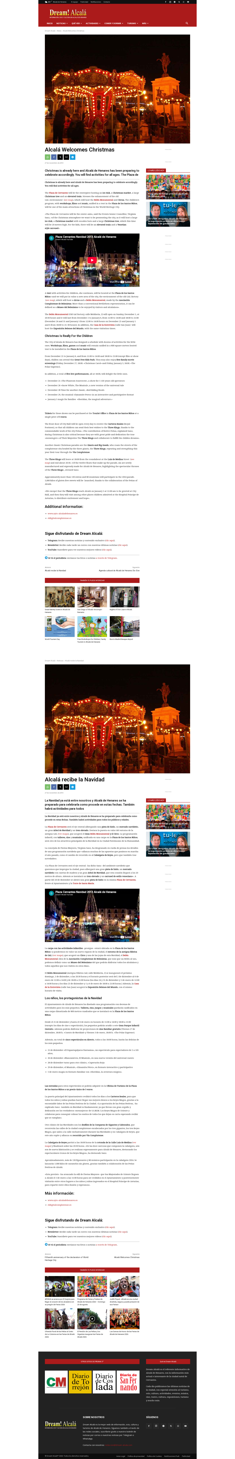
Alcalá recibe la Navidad (55, 570)
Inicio (50, 23)
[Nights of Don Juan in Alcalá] (125, 596)
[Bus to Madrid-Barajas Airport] (125, 626)
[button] (187, 23)
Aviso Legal (120, 1456)
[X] (179, 2)
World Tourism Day (52, 639)
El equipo (74, 2)
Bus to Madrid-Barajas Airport (121, 639)
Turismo (131, 23)
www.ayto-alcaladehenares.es (63, 513)
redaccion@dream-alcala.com (118, 1445)
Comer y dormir (112, 23)
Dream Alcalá (50, 31)
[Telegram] (175, 2)
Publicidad (84, 2)
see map (68, 200)
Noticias (61, 23)
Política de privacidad (136, 1456)
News (59, 31)
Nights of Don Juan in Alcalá (121, 610)
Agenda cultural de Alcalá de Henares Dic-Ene (119, 570)
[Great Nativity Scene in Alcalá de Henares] (60, 596)
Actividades (92, 23)
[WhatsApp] (184, 2)
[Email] (66, 157)
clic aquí (110, 540)
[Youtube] (188, 2)
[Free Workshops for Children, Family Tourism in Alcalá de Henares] (92, 626)
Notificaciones (96, 2)
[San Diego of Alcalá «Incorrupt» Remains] (92, 596)
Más (144, 23)
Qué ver (76, 23)
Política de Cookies (154, 1456)
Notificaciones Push (171, 1456)
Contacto (106, 2)
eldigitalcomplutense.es (59, 518)
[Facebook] (166, 2)
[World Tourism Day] (60, 626)
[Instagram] (170, 2)
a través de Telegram (106, 558)
